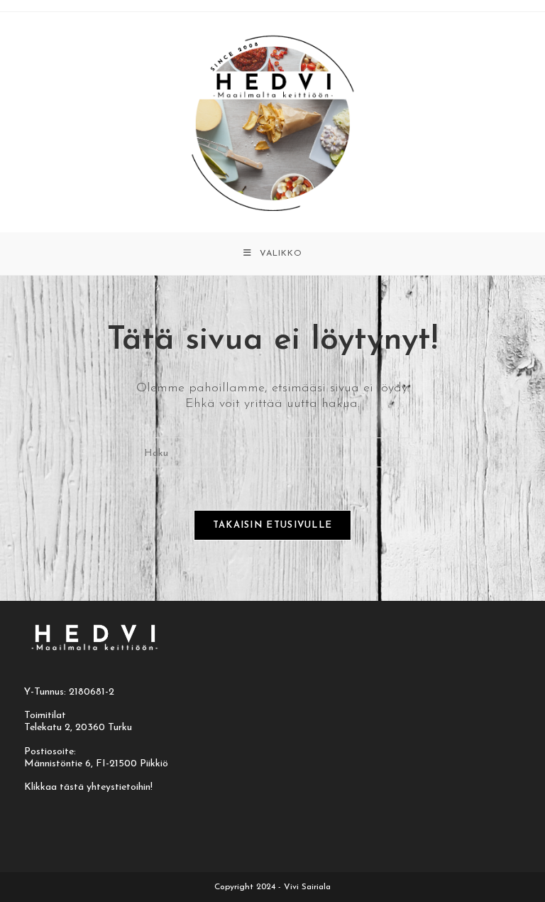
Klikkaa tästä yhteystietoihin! (88, 787)
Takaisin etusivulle (273, 525)
